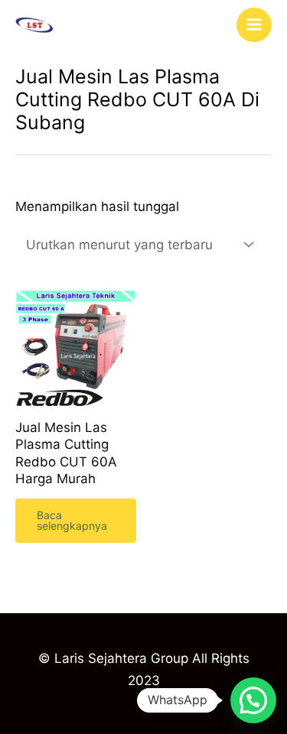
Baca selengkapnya (72, 520)
